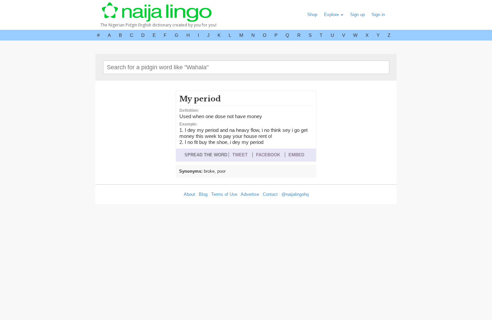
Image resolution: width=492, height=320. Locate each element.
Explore (332, 14)
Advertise (250, 194)
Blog (203, 194)
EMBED (296, 154)
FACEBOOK (268, 154)
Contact (270, 194)
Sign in (378, 14)
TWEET (240, 154)
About (189, 194)
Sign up (357, 14)
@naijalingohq (295, 194)
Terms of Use (224, 194)
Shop (312, 14)
